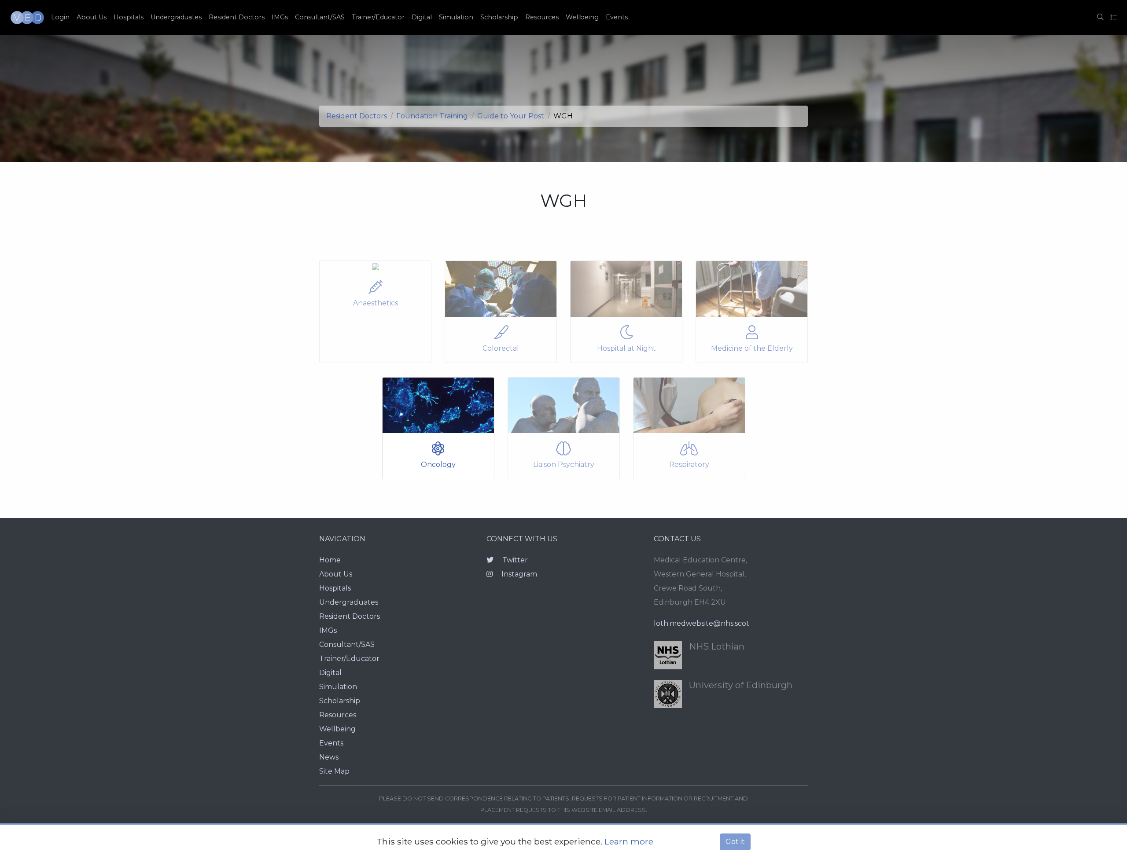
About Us (92, 17)
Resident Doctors (237, 17)
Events (617, 17)
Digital (422, 17)
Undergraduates (176, 17)
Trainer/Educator (378, 17)
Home (330, 560)
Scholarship (499, 17)
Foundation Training (432, 116)
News (329, 757)
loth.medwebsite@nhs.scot (701, 623)
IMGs (280, 17)
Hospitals (129, 17)
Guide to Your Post (510, 116)
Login (60, 17)
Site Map (334, 771)
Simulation (456, 17)
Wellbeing (582, 17)
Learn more (628, 841)
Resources (542, 17)
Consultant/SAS (320, 17)
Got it (735, 841)
